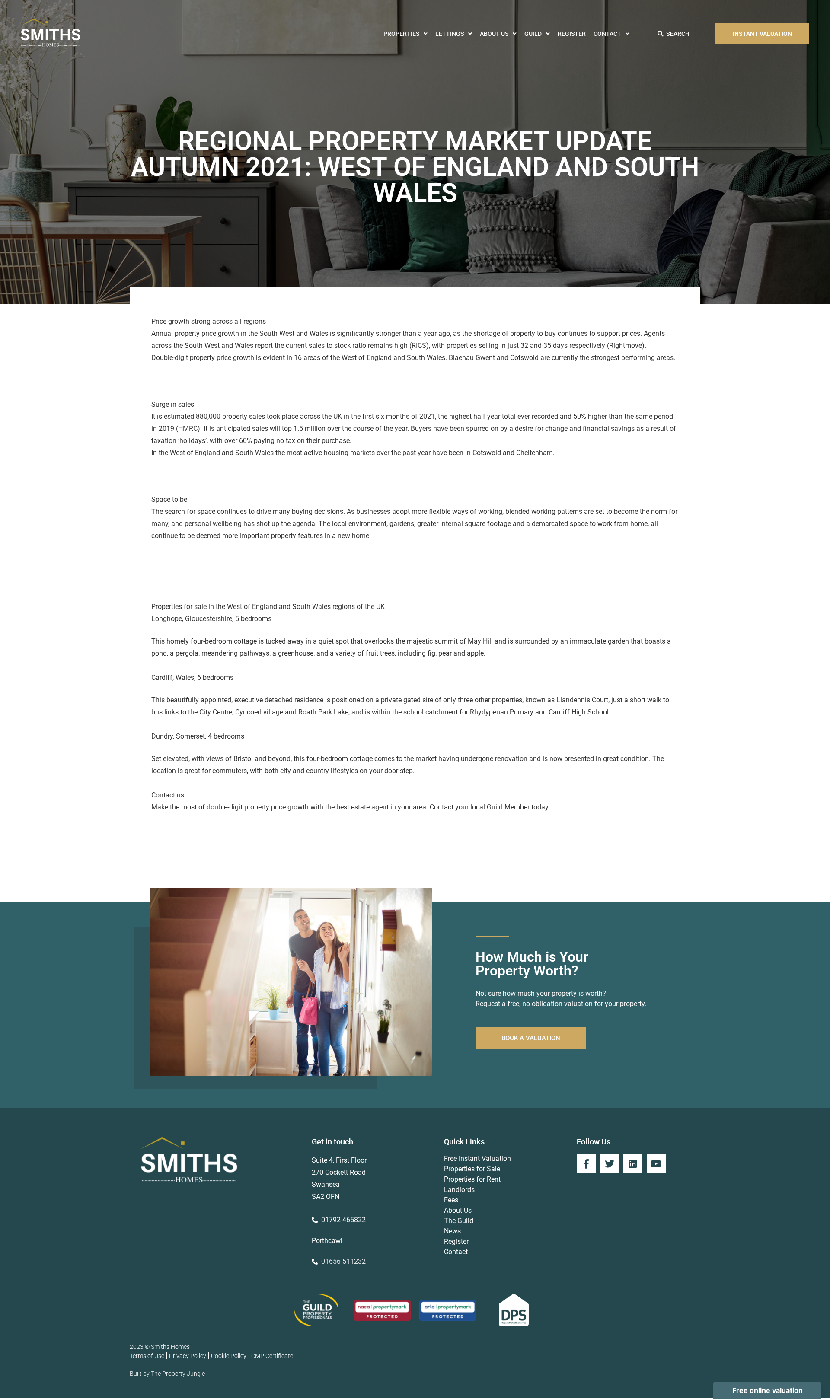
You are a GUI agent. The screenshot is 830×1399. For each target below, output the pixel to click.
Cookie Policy (228, 1355)
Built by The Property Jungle (167, 1373)
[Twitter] (609, 1163)
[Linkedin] (632, 1163)
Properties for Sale (472, 1169)
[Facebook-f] (586, 1163)
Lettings (449, 33)
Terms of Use (147, 1355)
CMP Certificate (272, 1355)
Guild (533, 33)
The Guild (458, 1221)
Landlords (459, 1189)
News (452, 1231)
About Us (494, 33)
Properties (401, 33)
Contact (607, 33)
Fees (451, 1200)
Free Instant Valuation (477, 1158)
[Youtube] (656, 1163)
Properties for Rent (472, 1179)
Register (572, 33)
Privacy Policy (187, 1355)
